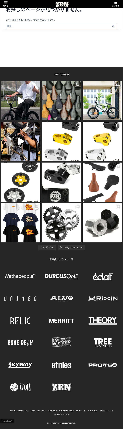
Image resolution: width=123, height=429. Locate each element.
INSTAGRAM (93, 410)
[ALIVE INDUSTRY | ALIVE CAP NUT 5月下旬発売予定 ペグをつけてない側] (102, 222)
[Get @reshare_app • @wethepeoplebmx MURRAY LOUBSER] (20, 100)
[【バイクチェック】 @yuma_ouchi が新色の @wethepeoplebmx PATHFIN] (102, 100)
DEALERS (52, 410)
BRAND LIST (23, 410)
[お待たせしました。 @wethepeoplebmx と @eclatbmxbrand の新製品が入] (20, 141)
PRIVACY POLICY (61, 415)
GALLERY (42, 410)
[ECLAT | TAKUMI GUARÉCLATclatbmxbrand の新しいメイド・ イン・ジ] (20, 182)
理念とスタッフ (106, 410)
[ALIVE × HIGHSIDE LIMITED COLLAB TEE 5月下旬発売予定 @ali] (20, 222)
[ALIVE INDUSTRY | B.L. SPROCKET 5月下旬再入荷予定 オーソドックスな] (61, 222)
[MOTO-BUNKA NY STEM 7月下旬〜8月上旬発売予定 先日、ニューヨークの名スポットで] (61, 182)
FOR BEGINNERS (66, 410)
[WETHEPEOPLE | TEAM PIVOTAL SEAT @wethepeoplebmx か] (102, 182)
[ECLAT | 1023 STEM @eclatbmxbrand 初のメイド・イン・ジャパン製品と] (61, 141)
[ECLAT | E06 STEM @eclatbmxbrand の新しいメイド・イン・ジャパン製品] (102, 141)
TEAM (32, 410)
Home (12, 410)
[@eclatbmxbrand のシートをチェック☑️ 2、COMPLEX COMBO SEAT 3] (61, 100)
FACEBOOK (81, 410)
